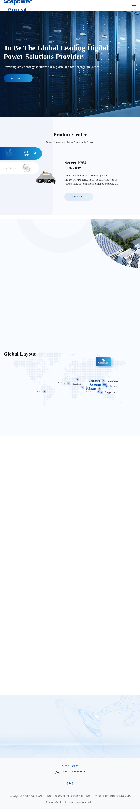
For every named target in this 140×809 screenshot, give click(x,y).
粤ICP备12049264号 (120, 796)
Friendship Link (83, 802)
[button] (67, 114)
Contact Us (52, 802)
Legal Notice (66, 802)
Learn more (16, 78)
